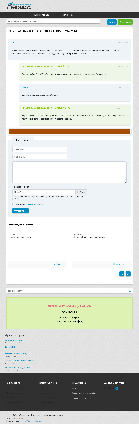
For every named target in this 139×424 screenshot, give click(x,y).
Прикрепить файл (20, 186)
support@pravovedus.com (31, 421)
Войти (112, 22)
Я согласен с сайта (29, 204)
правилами (33, 204)
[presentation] (121, 273)
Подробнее (55, 264)
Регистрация (125, 22)
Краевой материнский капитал (90, 237)
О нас (74, 388)
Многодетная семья (20, 237)
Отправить (19, 210)
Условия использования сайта (84, 393)
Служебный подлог (14, 339)
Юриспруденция (41, 14)
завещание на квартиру (16, 353)
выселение (10, 346)
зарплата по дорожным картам (19, 360)
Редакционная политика (81, 398)
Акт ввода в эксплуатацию (17, 367)
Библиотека (67, 14)
